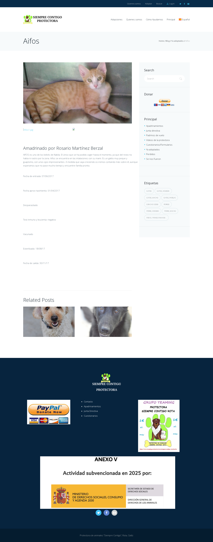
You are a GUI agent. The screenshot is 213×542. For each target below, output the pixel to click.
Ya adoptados (177, 41)
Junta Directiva (91, 411)
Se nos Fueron (153, 158)
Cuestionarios (91, 415)
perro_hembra (152, 211)
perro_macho (170, 211)
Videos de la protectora (158, 140)
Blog (168, 41)
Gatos (149, 191)
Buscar (159, 3)
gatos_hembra (163, 191)
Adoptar (148, 3)
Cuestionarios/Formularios (159, 144)
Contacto (88, 401)
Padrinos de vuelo (155, 135)
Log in (171, 3)
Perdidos (150, 154)
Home (161, 41)
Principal (171, 19)
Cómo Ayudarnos (154, 19)
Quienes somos (134, 3)
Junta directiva (153, 130)
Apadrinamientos (154, 125)
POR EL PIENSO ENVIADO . (156, 218)
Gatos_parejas (170, 198)
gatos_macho (152, 198)
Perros (166, 204)
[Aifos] (77, 93)
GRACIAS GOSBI (152, 204)
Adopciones (116, 19)
